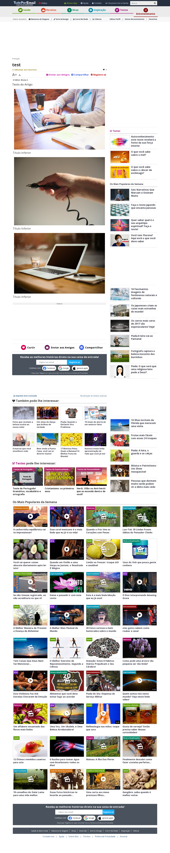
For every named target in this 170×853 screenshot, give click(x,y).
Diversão (83, 830)
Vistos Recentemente (134, 19)
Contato (98, 3)
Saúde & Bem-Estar (39, 830)
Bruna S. (24, 80)
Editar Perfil (115, 19)
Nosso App (72, 3)
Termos (67, 373)
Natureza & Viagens (40, 19)
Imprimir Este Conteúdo (26, 396)
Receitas (51, 10)
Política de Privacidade (80, 373)
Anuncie (123, 836)
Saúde (26, 10)
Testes (123, 10)
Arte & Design (62, 19)
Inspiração (99, 10)
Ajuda (85, 3)
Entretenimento (145, 13)
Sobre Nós (74, 836)
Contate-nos (48, 836)
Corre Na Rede (81, 19)
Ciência (98, 19)
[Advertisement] (85, 39)
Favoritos (153, 19)
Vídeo (44, 3)
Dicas (75, 10)
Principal (16, 58)
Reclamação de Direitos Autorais (93, 396)
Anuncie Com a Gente (118, 3)
